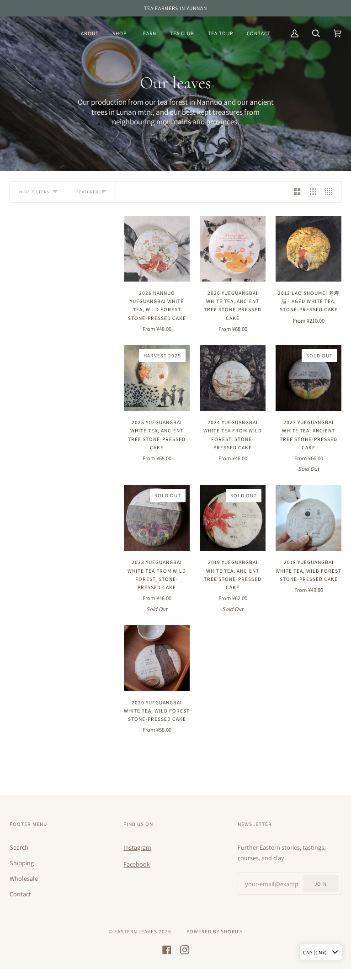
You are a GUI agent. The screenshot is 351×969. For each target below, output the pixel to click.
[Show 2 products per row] (297, 191)
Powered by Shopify (214, 931)
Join (320, 883)
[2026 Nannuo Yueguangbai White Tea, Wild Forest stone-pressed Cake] (157, 249)
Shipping (22, 862)
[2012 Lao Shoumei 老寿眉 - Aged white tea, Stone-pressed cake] (308, 249)
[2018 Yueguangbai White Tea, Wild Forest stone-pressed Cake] (308, 518)
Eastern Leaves (135, 931)
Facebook (136, 864)
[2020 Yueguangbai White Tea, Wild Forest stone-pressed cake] (157, 658)
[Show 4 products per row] (331, 191)
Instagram (137, 847)
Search (19, 847)
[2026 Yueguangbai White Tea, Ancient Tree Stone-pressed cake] (233, 249)
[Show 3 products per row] (313, 191)
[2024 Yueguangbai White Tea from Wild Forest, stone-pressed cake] (233, 378)
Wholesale (24, 878)
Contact (20, 893)
